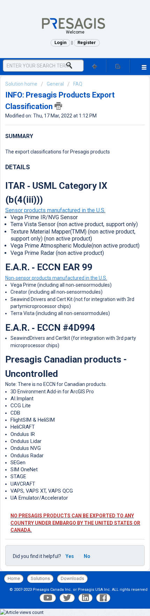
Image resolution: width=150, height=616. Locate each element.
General (55, 84)
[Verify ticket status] (118, 65)
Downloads (72, 578)
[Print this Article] (58, 106)
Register (86, 42)
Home (14, 578)
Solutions (40, 578)
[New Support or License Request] (94, 65)
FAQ (77, 84)
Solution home (21, 84)
